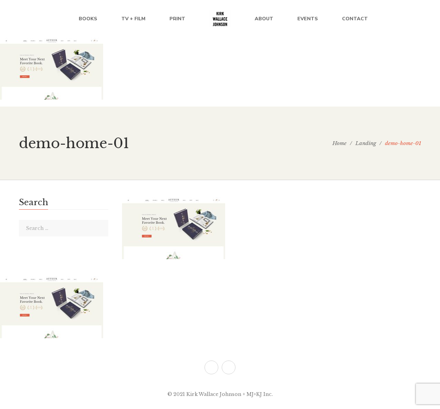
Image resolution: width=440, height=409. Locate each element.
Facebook (228, 367)
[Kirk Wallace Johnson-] (220, 19)
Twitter (211, 367)
